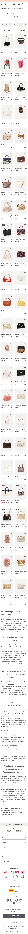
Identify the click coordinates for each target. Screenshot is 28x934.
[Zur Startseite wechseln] (14, 3)
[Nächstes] (25, 604)
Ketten (5, 795)
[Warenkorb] (26, 4)
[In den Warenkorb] (11, 52)
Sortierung (21, 30)
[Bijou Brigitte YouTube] (14, 903)
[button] (19, 4)
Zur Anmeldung (14, 915)
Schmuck (13, 760)
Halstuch (3, 631)
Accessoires (11, 684)
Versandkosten (22, 926)
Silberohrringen (18, 631)
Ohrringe (8, 806)
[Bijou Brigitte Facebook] (11, 900)
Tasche (13, 754)
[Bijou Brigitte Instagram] (16, 900)
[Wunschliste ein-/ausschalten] (11, 35)
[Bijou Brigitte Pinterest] (21, 900)
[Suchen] (5, 4)
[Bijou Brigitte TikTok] (7, 900)
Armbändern (16, 814)
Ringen (9, 814)
